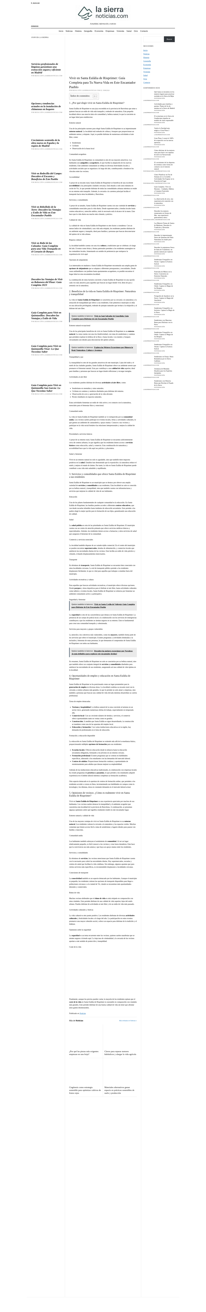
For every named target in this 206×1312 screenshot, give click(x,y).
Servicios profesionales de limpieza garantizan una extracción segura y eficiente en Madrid (46, 68)
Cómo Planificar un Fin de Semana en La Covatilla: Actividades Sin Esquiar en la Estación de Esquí (164, 178)
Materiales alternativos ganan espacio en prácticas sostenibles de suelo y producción (119, 1090)
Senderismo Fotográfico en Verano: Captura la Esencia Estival (163, 262)
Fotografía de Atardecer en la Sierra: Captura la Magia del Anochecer (164, 298)
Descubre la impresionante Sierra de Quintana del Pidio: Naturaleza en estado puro (164, 237)
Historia (78, 31)
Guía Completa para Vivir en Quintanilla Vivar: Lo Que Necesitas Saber (46, 349)
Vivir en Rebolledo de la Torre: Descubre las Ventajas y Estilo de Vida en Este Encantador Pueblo (46, 211)
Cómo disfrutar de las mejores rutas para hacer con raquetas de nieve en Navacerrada (164, 153)
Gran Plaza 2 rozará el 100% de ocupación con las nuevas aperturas (164, 140)
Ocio (136, 31)
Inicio (61, 31)
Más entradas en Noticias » (128, 1021)
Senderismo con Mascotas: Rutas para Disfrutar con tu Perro (163, 322)
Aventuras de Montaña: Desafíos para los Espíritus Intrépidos (163, 371)
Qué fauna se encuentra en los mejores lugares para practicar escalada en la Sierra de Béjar (164, 94)
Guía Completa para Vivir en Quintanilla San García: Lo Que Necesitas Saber (46, 388)
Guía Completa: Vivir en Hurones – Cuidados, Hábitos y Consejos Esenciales (164, 189)
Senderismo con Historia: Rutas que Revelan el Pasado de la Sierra (163, 383)
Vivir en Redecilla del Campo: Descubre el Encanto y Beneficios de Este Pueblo (46, 176)
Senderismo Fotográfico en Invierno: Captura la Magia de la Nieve (164, 310)
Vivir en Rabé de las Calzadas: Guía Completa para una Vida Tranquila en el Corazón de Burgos (46, 247)
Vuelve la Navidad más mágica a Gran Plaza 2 (162, 129)
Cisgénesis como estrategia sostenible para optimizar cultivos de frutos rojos (85, 1090)
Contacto (144, 31)
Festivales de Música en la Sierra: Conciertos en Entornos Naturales (163, 274)
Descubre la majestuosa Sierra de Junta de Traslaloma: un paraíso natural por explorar (164, 250)
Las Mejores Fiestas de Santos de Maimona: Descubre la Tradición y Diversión (164, 225)
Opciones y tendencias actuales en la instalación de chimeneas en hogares (46, 106)
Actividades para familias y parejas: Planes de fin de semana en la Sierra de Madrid (164, 106)
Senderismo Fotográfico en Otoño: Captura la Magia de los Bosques (163, 286)
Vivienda (120, 31)
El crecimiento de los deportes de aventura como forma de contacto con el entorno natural (164, 166)
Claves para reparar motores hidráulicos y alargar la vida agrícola (120, 1052)
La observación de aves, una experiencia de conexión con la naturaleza (163, 201)
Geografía (88, 31)
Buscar (169, 39)
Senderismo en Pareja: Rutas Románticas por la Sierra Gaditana (163, 359)
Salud (128, 31)
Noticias (69, 31)
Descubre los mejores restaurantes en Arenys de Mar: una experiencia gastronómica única (162, 214)
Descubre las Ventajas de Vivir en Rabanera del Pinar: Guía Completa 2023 (47, 282)
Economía (99, 31)
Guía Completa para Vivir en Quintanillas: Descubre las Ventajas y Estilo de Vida (46, 315)
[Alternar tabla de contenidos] (93, 96)
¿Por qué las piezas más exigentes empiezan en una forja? (83, 1052)
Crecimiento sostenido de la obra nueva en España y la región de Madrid (45, 143)
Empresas (110, 31)
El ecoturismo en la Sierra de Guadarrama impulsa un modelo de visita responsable (164, 118)
